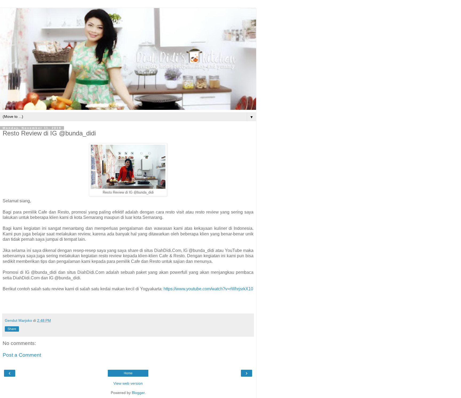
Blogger (138, 393)
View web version (128, 383)
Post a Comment (22, 355)
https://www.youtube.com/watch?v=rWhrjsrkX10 (208, 289)
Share (11, 329)
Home (128, 373)
